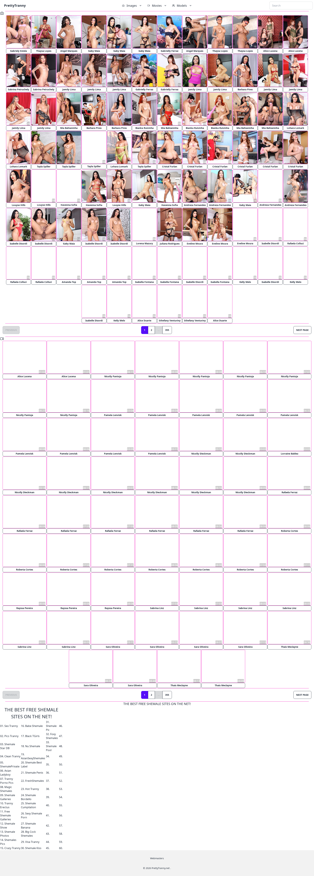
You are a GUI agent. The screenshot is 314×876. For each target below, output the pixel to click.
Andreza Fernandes (195, 205)
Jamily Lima (69, 89)
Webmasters (157, 857)
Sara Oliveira (113, 646)
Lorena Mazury (144, 243)
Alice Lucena (270, 50)
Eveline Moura (195, 243)
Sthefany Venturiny (170, 320)
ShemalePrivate (9, 766)
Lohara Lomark (295, 128)
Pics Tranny (11, 735)
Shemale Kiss (33, 847)
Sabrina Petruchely (18, 89)
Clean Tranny (12, 756)
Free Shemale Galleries (5, 815)
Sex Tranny (11, 725)
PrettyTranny (15, 5)
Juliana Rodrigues (170, 243)
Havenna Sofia (69, 205)
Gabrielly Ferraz (169, 50)
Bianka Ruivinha (144, 128)
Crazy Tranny (12, 847)
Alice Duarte (144, 320)
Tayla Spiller (43, 166)
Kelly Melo (245, 282)
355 (167, 330)
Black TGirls (32, 735)
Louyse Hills (18, 205)
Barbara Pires (245, 89)
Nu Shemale (32, 745)
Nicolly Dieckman (201, 453)
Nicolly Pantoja (112, 376)
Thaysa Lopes (43, 50)
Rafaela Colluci (295, 243)
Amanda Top (69, 282)
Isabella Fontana (144, 282)
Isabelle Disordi (18, 243)
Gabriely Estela (18, 50)
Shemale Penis (34, 772)
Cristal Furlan (169, 166)
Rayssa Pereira (24, 607)
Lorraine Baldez (289, 453)
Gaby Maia (94, 50)
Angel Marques (68, 50)
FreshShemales (34, 780)
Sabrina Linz (157, 607)
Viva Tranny (32, 841)
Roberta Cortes (289, 530)
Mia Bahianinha (69, 128)
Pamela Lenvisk (113, 415)
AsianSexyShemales (33, 758)
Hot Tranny (32, 788)
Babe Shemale (34, 725)
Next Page (302, 330)
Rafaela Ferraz (289, 492)
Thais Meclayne (289, 646)
